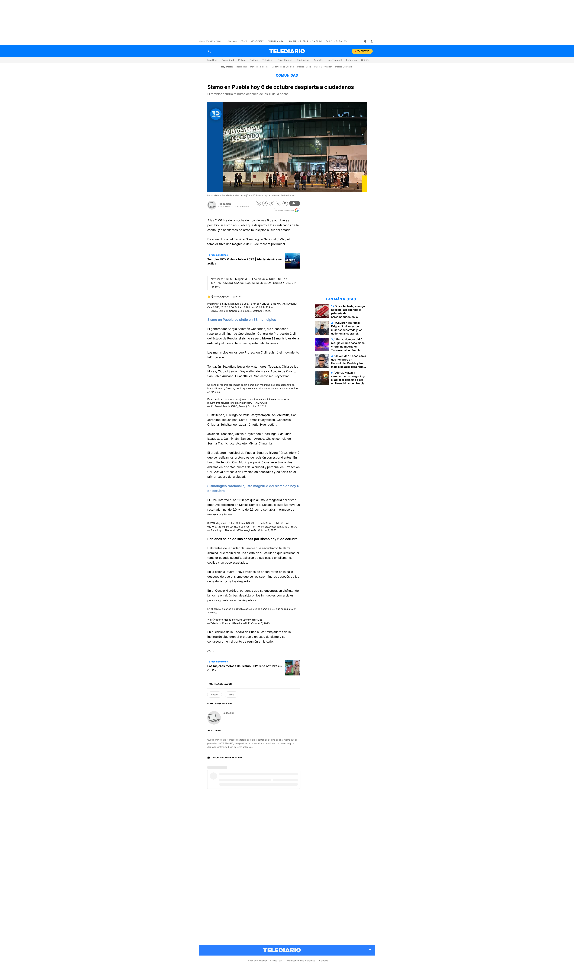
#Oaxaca (212, 612)
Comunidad (228, 60)
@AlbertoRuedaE (221, 619)
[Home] (287, 51)
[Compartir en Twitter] (271, 203)
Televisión (267, 60)
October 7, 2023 (262, 310)
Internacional (335, 60)
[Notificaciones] (365, 41)
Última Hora (211, 60)
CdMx (244, 41)
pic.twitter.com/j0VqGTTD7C (281, 526)
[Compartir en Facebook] (265, 203)
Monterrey (257, 41)
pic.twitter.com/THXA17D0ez (251, 402)
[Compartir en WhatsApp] (258, 203)
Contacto (323, 960)
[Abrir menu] (203, 51)
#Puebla (215, 391)
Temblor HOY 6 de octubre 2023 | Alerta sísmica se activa (244, 261)
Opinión (365, 60)
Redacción (224, 203)
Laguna (291, 41)
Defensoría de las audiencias (301, 960)
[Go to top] (370, 950)
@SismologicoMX (221, 296)
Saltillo (317, 41)
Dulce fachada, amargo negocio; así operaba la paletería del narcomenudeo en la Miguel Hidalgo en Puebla (348, 313)
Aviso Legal (277, 960)
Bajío (329, 41)
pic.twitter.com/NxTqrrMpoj (247, 619)
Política (254, 60)
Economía (351, 60)
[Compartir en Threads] (278, 203)
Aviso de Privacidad (258, 960)
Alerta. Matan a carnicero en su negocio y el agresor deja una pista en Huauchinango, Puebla (348, 378)
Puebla (304, 41)
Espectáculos (285, 60)
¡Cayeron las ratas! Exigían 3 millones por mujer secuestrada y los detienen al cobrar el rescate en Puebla (346, 330)
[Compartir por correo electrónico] (285, 203)
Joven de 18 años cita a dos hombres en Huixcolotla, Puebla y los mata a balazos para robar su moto (348, 363)
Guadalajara (276, 41)
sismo (231, 694)
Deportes (318, 60)
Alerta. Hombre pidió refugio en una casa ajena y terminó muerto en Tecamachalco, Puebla (348, 345)
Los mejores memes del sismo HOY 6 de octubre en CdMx (244, 668)
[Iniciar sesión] (372, 41)
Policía (241, 60)
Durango (341, 41)
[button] (287, 210)
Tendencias (303, 60)
